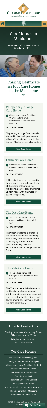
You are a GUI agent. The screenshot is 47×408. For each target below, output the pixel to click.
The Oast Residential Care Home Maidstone (23, 387)
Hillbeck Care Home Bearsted (23, 368)
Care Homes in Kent (23, 376)
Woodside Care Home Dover (23, 394)
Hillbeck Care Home (19, 160)
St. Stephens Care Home (23, 383)
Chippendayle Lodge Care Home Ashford (23, 365)
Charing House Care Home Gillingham (23, 361)
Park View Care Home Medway (23, 372)
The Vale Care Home (19, 268)
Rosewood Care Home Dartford (23, 380)
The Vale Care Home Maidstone (23, 391)
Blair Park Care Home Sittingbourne (23, 357)
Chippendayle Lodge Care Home (20, 108)
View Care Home (23, 149)
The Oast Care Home (19, 212)
